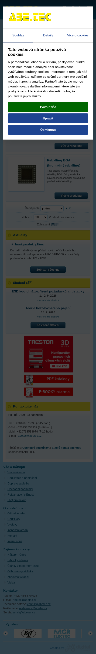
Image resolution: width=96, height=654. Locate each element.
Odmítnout (48, 129)
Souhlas (18, 35)
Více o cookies (78, 35)
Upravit (48, 118)
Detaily (48, 35)
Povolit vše (48, 107)
